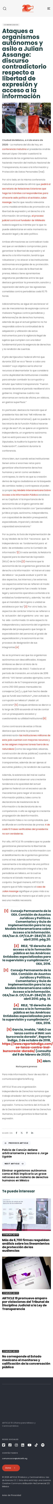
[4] (17, 647)
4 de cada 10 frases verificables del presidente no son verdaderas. (26, 829)
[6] (44, 718)
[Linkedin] (32, 1133)
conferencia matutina (14, 149)
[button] (4, 8)
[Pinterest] (27, 1133)
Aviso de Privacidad (11, 1495)
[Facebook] (16, 1133)
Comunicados (11, 25)
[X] (22, 1133)
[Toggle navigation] (42, 8)
